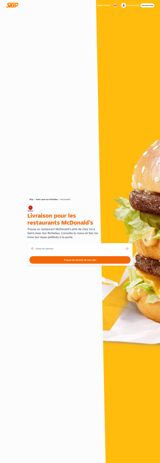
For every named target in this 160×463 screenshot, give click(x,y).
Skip (31, 199)
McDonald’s (65, 199)
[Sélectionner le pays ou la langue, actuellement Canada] (115, 5)
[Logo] (13, 5)
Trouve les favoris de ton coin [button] (80, 260)
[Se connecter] (123, 5)
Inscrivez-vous (147, 5)
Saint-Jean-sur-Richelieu (47, 199)
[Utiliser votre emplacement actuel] (127, 249)
